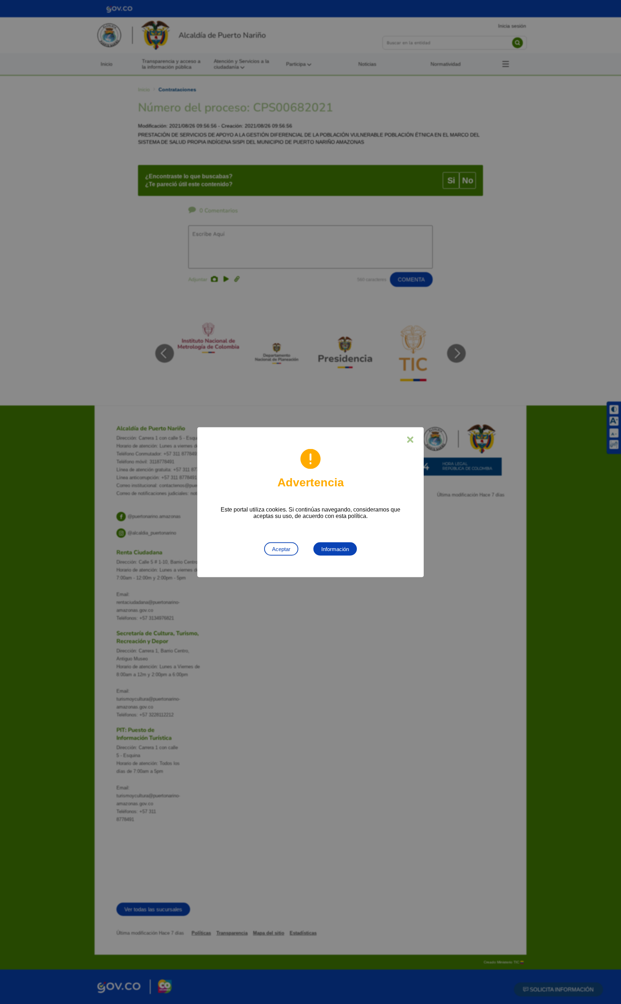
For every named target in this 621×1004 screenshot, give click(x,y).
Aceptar (281, 549)
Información (335, 549)
